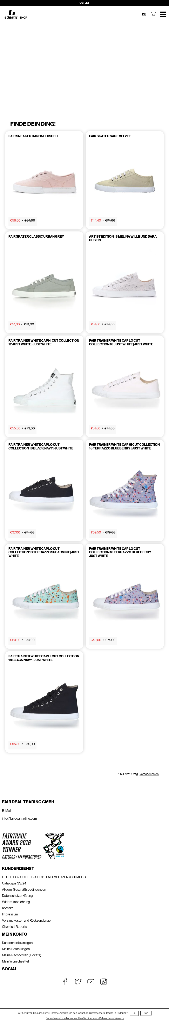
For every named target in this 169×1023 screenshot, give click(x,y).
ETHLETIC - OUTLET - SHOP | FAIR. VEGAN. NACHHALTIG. (44, 877)
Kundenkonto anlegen (17, 943)
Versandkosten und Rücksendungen (27, 920)
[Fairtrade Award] (33, 846)
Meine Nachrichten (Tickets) (21, 955)
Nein (146, 1013)
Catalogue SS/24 (14, 883)
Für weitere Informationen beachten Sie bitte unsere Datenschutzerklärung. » (85, 1018)
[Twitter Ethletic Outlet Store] (78, 981)
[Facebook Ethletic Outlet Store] (65, 981)
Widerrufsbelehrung (16, 902)
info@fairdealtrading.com (19, 818)
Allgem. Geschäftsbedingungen (24, 889)
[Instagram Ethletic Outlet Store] (103, 981)
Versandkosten (149, 774)
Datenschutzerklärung (17, 896)
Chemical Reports (14, 927)
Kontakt (7, 908)
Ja (134, 1013)
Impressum (10, 914)
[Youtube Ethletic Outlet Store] (91, 981)
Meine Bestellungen (16, 949)
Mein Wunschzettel (15, 961)
